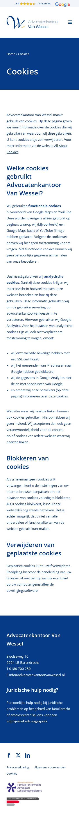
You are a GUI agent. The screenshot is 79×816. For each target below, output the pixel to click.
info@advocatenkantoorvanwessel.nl (37, 675)
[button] (39, 3)
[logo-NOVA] (23, 799)
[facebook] (9, 755)
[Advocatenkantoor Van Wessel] (33, 17)
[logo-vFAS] (24, 783)
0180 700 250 (20, 668)
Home (11, 54)
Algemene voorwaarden (50, 767)
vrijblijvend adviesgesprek (27, 721)
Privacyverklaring (18, 767)
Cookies (12, 773)
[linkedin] (27, 755)
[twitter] (18, 755)
